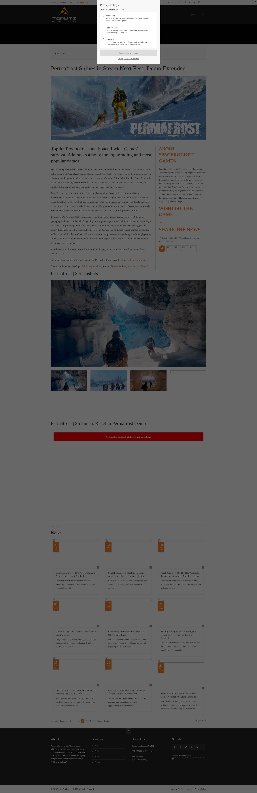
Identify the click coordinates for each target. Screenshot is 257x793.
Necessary (127, 18)
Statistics (127, 41)
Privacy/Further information (128, 59)
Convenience (127, 30)
